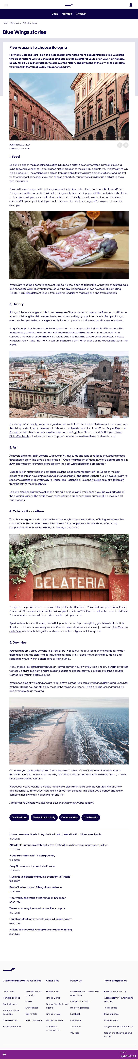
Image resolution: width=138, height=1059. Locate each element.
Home (6, 23)
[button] (6, 5)
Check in (81, 13)
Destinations (30, 23)
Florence (49, 790)
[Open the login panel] (131, 5)
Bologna (14, 164)
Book (55, 13)
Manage (67, 13)
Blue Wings (16, 23)
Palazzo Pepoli (79, 424)
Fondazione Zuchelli (87, 475)
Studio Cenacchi (60, 475)
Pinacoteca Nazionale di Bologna (72, 479)
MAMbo (65, 459)
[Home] (69, 5)
